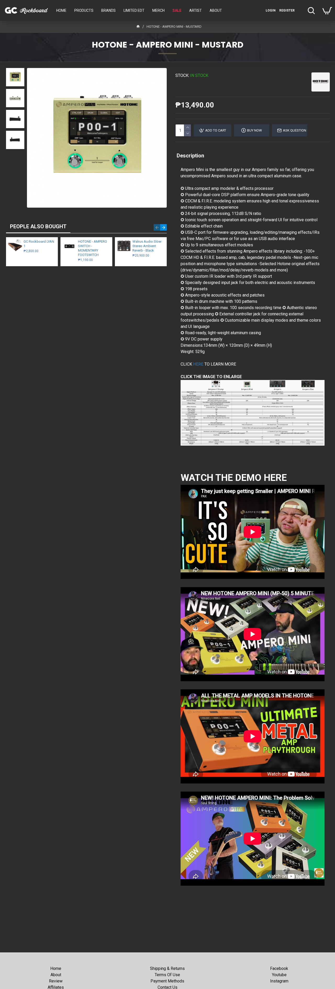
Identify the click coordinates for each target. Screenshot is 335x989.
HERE (198, 364)
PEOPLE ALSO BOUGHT (38, 226)
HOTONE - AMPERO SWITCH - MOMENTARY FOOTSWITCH (92, 248)
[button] (157, 227)
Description (190, 155)
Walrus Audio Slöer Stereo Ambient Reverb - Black (146, 246)
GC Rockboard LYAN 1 (39, 244)
